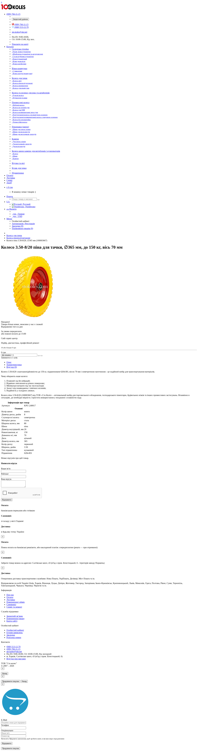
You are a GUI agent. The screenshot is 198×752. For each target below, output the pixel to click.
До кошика (6, 355)
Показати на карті (20, 44)
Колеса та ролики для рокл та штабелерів (31, 93)
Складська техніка (20, 49)
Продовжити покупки (10, 681)
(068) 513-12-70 (21, 27)
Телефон (5, 725)
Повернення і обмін (15, 602)
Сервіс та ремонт (14, 607)
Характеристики (14, 365)
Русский (26, 204)
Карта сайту (12, 621)
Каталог (10, 46)
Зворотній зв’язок (14, 616)
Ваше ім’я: (6, 468)
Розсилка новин (13, 637)
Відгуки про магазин (16, 659)
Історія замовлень (14, 632)
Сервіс (9, 180)
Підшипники (18, 173)
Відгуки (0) (11, 367)
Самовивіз (11, 604)
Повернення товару (15, 618)
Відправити (6, 500)
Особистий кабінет (15, 630)
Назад (4, 673)
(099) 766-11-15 (21, 24)
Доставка (10, 178)
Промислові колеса (20, 102)
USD (17, 216)
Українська (29, 206)
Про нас (10, 595)
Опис (8, 362)
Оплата (9, 175)
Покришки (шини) (20, 127)
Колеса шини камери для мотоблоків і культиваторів (36, 151)
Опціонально (7, 730)
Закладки (10, 635)
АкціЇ (9, 183)
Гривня (18, 214)
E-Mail (4, 720)
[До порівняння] (41, 355)
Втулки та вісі (18, 163)
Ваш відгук (6, 479)
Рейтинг (5, 474)
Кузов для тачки (19, 168)
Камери (15, 139)
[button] (9, 187)
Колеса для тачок (19, 78)
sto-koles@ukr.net (19, 32)
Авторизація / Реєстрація (23, 223)
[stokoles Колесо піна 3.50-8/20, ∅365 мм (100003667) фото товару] (34, 319)
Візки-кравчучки (19, 68)
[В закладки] (39, 355)
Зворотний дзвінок (20, 19)
